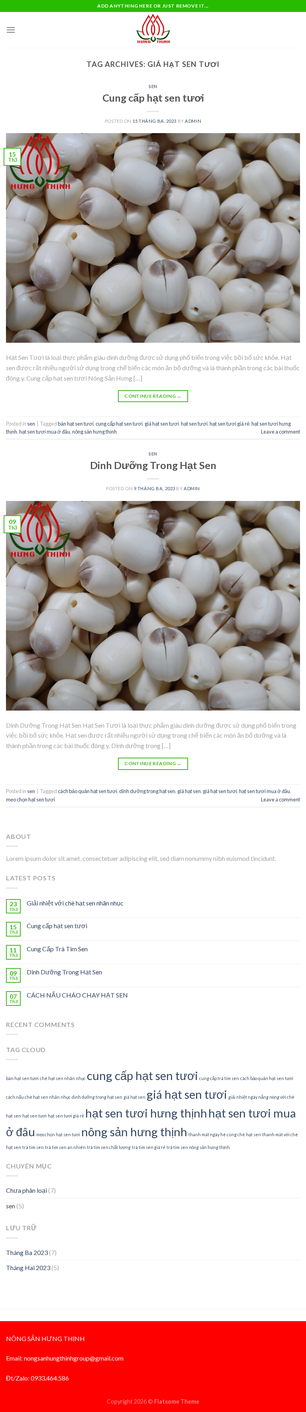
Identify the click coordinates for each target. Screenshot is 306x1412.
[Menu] (11, 29)
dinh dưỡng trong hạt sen (147, 791)
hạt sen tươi (194, 423)
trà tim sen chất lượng (109, 1147)
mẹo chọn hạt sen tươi (30, 799)
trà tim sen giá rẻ (148, 1147)
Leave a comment (280, 431)
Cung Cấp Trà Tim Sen (57, 948)
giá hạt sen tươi (162, 423)
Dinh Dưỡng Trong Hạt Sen (153, 465)
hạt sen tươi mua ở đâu (44, 431)
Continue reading (153, 396)
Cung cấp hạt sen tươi (153, 98)
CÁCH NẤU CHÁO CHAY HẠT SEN (77, 995)
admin (193, 121)
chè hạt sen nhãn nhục (63, 1078)
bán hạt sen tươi (76, 423)
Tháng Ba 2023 (27, 1252)
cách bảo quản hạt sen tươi (87, 791)
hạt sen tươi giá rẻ (229, 423)
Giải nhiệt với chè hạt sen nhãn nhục (75, 903)
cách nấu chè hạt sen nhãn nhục (38, 1097)
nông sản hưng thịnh (94, 431)
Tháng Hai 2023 (28, 1267)
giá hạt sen (189, 791)
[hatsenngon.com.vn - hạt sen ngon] (153, 30)
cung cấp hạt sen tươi (119, 423)
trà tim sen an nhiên (65, 1147)
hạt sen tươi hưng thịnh (146, 1113)
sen (153, 86)
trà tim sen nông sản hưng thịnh (198, 1147)
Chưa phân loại (26, 1190)
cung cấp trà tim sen (219, 1078)
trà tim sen (33, 1147)
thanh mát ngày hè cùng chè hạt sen (224, 1134)
